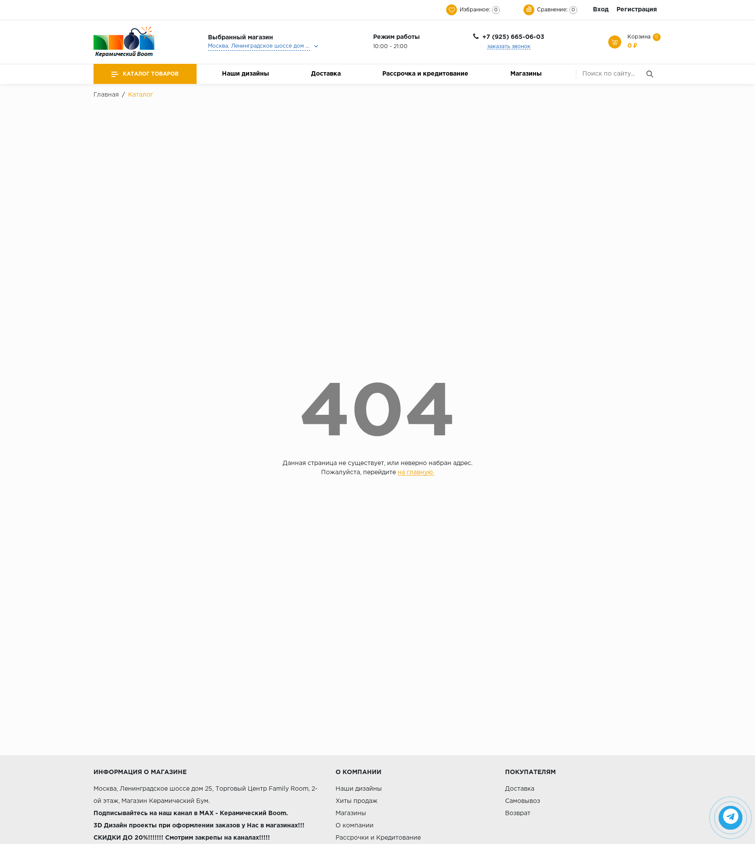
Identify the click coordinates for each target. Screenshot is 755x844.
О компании (355, 825)
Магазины (526, 73)
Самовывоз (522, 801)
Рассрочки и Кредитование (378, 838)
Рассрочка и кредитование (425, 73)
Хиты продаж (357, 801)
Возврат (517, 813)
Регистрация (636, 9)
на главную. (416, 472)
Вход (601, 9)
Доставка (326, 73)
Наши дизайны (245, 73)
